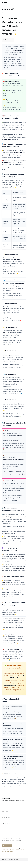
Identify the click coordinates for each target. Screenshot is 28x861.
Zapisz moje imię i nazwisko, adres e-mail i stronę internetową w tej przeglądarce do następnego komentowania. (12, 840)
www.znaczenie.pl (15, 859)
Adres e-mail (5, 811)
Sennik (4, 2)
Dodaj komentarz (6, 823)
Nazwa (3, 804)
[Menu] (25, 2)
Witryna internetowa (6, 817)
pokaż (10, 39)
